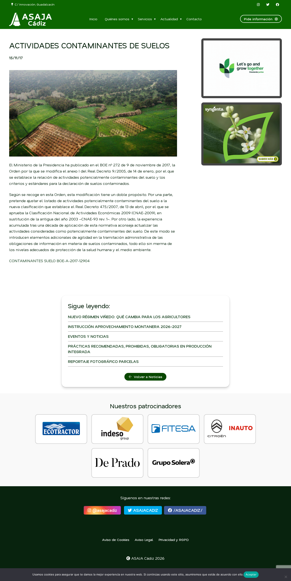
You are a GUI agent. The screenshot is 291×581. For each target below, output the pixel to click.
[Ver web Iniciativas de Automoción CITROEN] (230, 429)
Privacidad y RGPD (173, 539)
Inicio (93, 19)
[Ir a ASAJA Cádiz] (30, 19)
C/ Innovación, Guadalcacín (34, 4)
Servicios (145, 19)
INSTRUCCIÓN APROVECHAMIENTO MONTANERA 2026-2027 (125, 326)
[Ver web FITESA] (174, 429)
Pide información (259, 19)
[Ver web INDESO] (117, 429)
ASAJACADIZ (145, 510)
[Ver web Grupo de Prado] (117, 463)
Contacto (194, 19)
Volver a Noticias (147, 376)
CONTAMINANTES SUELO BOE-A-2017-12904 (49, 260)
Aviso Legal (144, 539)
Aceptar (251, 574)
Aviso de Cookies (115, 539)
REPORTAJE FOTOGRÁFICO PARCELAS (103, 361)
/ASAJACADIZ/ (187, 510)
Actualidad (169, 19)
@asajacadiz (104, 510)
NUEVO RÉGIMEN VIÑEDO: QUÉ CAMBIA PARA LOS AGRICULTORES (129, 316)
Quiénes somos (117, 19)
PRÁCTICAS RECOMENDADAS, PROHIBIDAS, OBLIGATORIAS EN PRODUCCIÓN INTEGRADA (140, 349)
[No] (286, 577)
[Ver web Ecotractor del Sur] (61, 429)
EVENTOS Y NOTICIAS (88, 336)
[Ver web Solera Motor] (174, 463)
